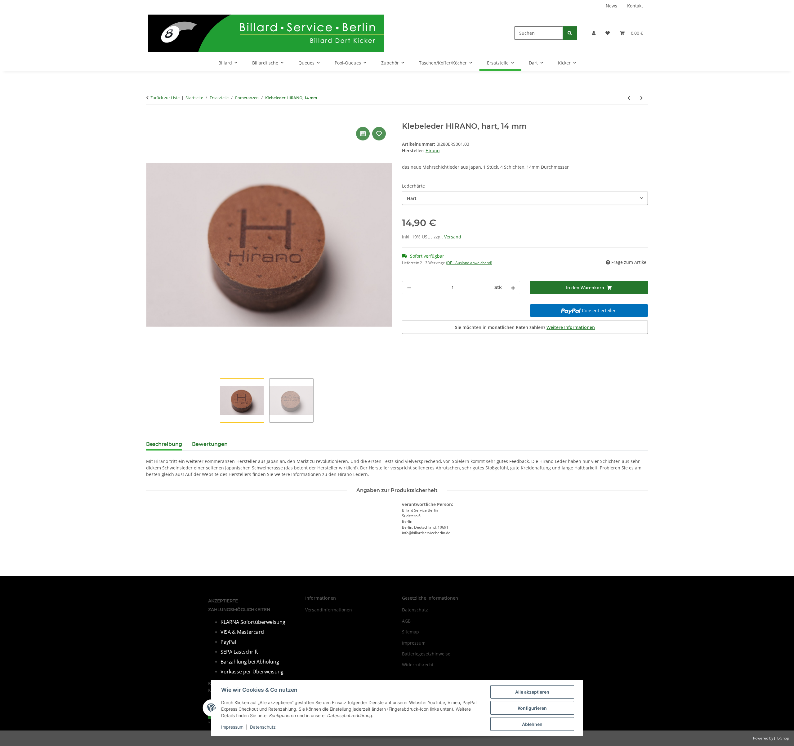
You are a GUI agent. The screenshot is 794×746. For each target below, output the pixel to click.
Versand (452, 237)
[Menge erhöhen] (513, 287)
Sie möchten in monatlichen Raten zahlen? (525, 327)
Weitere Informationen (570, 327)
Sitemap (410, 632)
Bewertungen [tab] (210, 444)
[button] (593, 33)
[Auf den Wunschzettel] (379, 133)
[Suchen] (570, 33)
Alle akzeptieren (532, 692)
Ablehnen (532, 724)
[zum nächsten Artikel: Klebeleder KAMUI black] (641, 97)
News (611, 6)
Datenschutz (263, 727)
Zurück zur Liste (165, 97)
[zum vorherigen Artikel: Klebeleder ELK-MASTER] (628, 97)
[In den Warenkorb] (151, 118)
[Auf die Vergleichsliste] (363, 133)
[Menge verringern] (409, 287)
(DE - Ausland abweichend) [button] (469, 262)
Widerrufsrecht (418, 665)
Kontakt (635, 6)
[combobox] (525, 198)
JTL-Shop (781, 738)
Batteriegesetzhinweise (426, 654)
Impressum (232, 727)
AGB (406, 621)
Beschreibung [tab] (164, 444)
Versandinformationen (328, 610)
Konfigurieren (532, 708)
